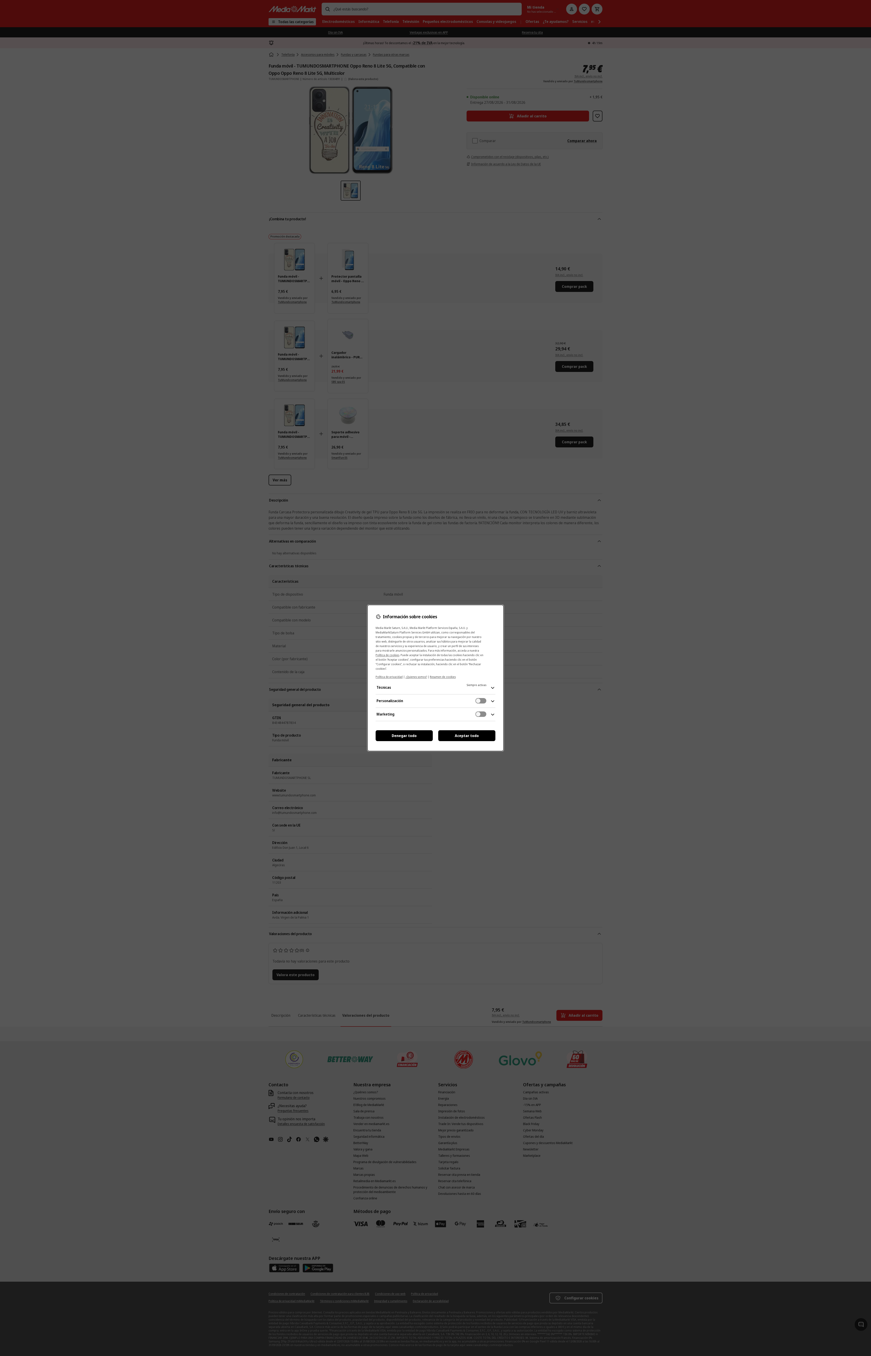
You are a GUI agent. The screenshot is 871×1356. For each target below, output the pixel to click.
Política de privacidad (389, 677)
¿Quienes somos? (416, 677)
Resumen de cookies (443, 677)
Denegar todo (404, 735)
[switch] (480, 700)
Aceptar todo (467, 735)
